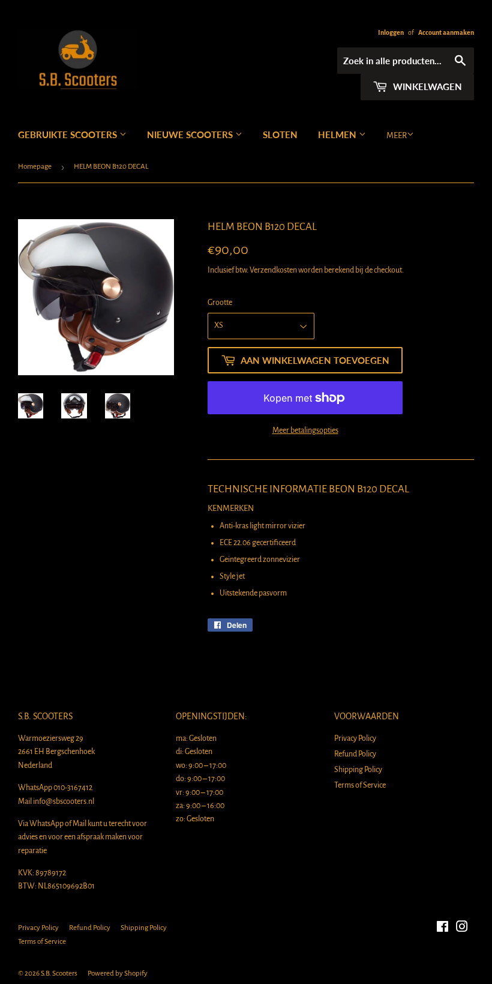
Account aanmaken (446, 32)
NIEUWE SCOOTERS (191, 134)
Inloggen (391, 32)
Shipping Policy (358, 769)
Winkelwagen (426, 86)
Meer (396, 135)
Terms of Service (360, 785)
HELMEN (338, 134)
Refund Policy (355, 754)
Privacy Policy (355, 738)
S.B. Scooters (59, 973)
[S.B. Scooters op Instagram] (462, 929)
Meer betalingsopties (305, 430)
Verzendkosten (273, 270)
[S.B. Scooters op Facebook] (442, 929)
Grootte (220, 302)
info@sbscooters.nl (63, 801)
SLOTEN (280, 134)
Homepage (35, 167)
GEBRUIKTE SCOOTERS (68, 134)
